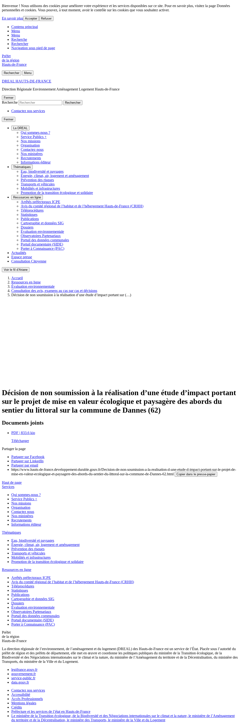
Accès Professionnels (27, 699)
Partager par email (24, 465)
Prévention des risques (37, 180)
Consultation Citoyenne (28, 261)
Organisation (30, 145)
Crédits (16, 707)
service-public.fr (23, 678)
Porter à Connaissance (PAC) (42, 248)
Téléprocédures (32, 210)
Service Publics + (34, 137)
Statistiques (29, 215)
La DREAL (20, 128)
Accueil (17, 278)
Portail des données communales (45, 240)
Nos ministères (32, 154)
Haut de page (12, 482)
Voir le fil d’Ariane (16, 269)
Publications (30, 219)
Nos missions (30, 141)
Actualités (18, 253)
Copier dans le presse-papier (196, 474)
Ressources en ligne (27, 197)
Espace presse (21, 257)
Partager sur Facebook (27, 457)
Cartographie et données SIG (42, 223)
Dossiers (27, 227)
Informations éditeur (36, 162)
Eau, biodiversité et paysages (42, 171)
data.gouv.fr (20, 682)
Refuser (46, 18)
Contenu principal (24, 27)
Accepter (31, 18)
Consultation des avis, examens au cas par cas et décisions (54, 291)
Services (8, 487)
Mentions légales (23, 703)
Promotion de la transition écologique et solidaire (57, 193)
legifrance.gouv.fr (24, 670)
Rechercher (19, 44)
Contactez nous (32, 150)
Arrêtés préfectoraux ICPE (40, 202)
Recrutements (31, 158)
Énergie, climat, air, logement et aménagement (55, 176)
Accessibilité (20, 695)
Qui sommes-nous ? (35, 133)
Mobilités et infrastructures (40, 188)
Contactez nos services (28, 111)
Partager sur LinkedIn (27, 461)
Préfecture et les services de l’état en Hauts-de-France (50, 712)
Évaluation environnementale (42, 232)
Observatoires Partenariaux (41, 236)
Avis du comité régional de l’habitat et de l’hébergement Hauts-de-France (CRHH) (82, 206)
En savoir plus (12, 18)
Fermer (8, 97)
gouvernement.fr (23, 674)
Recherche (19, 39)
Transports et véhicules (38, 184)
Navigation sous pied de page (33, 48)
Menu (15, 31)
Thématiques (22, 167)
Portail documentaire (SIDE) (42, 244)
